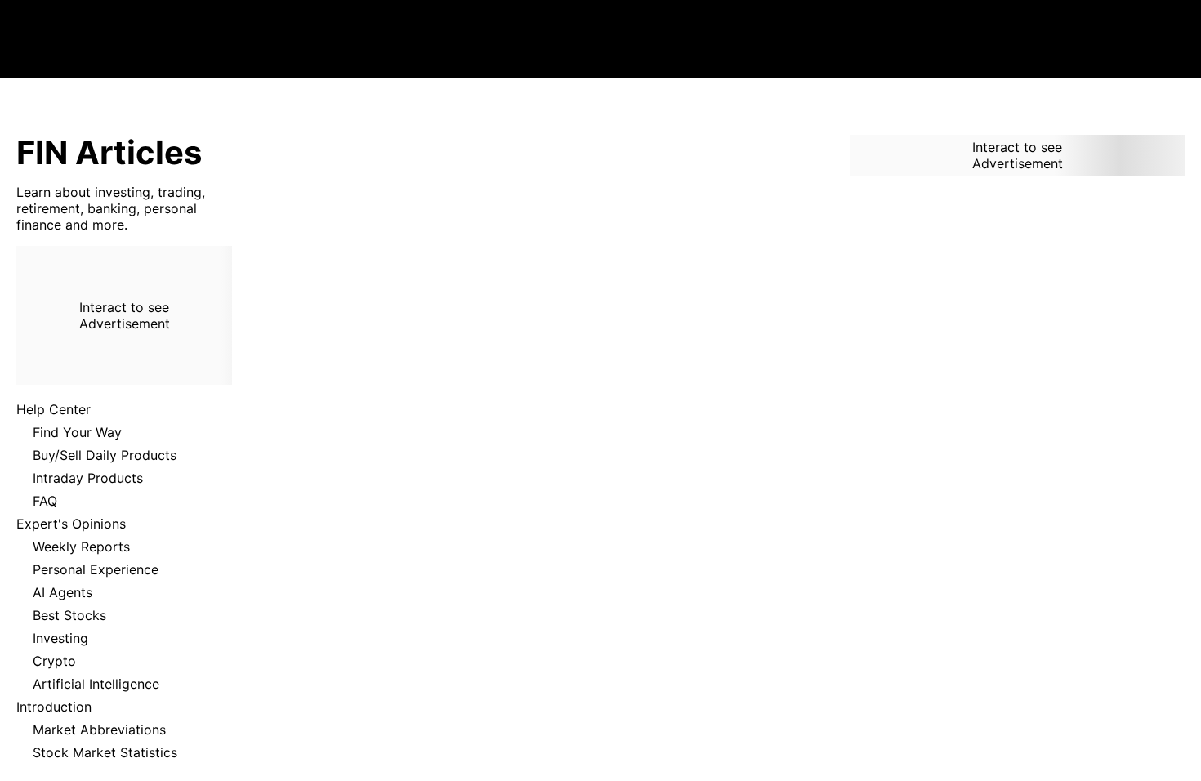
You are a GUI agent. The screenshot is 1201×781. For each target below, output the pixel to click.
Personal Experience (95, 569)
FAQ (45, 501)
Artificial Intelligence (96, 684)
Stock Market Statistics (105, 752)
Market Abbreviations (99, 729)
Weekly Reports (81, 546)
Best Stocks (69, 615)
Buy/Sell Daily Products (104, 455)
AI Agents (62, 592)
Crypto (54, 661)
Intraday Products (88, 478)
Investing (60, 638)
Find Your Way (77, 432)
